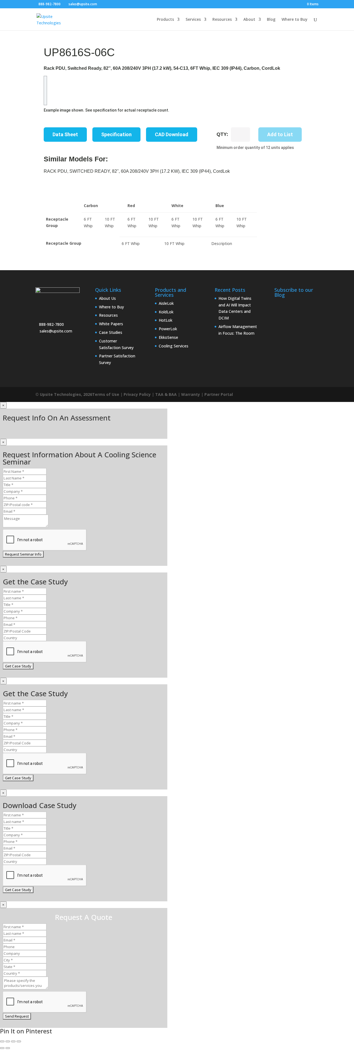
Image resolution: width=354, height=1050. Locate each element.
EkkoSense (168, 337)
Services (193, 19)
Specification (116, 134)
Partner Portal (218, 394)
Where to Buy (295, 19)
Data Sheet (65, 134)
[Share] (13, 1041)
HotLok (165, 320)
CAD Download (171, 134)
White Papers (111, 323)
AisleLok (166, 303)
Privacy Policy (137, 394)
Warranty (190, 394)
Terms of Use (105, 394)
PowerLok (168, 328)
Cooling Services (173, 346)
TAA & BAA (166, 394)
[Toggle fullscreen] (8, 1041)
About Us (107, 298)
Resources (222, 19)
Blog (271, 19)
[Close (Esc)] (19, 1041)
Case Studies (110, 332)
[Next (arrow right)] (8, 1048)
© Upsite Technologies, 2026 (63, 394)
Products (165, 19)
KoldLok (166, 311)
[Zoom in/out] (2, 1041)
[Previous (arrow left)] (2, 1048)
